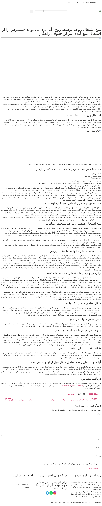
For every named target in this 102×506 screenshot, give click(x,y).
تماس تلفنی (51, 7)
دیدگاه (98, 414)
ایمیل (98, 447)
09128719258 (77, 386)
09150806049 (73, 2)
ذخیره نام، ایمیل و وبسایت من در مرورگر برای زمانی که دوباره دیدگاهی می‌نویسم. (71, 463)
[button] (51, 10)
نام (99, 439)
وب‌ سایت (97, 455)
